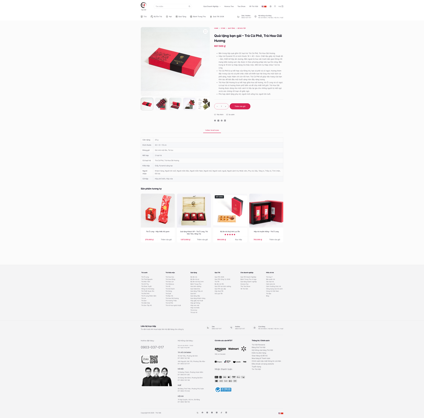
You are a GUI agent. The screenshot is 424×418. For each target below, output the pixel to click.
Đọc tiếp (238, 239)
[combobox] (170, 6)
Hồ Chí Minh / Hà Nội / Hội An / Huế (270, 17)
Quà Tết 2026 (218, 16)
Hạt (170, 16)
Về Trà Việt (253, 6)
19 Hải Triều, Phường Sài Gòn (188, 356)
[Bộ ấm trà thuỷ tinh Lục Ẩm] (230, 211)
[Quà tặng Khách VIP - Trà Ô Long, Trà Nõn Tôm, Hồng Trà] (194, 211)
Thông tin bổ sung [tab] (212, 130)
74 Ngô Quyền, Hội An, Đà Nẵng (189, 399)
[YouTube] (207, 412)
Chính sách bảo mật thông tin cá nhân (266, 361)
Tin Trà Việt (256, 369)
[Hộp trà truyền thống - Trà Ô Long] (266, 211)
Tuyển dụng (256, 367)
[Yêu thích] (275, 6)
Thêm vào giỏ (240, 106)
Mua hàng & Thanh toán (261, 358)
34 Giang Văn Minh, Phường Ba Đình (190, 378)
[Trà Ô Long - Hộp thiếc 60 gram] (158, 211)
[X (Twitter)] (218, 120)
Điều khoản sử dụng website (263, 364)
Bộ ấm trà (158, 16)
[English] (263, 6)
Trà (145, 16)
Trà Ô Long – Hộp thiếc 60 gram (157, 231)
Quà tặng (182, 16)
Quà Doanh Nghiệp (210, 6)
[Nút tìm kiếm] (189, 6)
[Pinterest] (221, 120)
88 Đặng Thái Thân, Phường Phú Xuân (191, 389)
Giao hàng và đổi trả (259, 356)
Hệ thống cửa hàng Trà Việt (262, 350)
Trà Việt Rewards (258, 345)
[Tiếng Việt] (265, 6)
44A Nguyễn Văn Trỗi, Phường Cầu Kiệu (191, 361)
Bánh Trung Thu (199, 16)
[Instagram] (212, 412)
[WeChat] (197, 412)
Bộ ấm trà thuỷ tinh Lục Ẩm (230, 231)
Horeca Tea (229, 6)
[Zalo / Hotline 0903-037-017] (239, 16)
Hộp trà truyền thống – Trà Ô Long (266, 231)
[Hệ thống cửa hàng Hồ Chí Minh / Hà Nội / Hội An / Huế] (255, 16)
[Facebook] (215, 120)
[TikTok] (221, 412)
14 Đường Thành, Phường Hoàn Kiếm (190, 372)
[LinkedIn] (225, 120)
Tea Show (241, 6)
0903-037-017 (246, 17)
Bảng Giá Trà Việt (258, 347)
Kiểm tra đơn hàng (259, 353)
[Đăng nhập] (270, 6)
